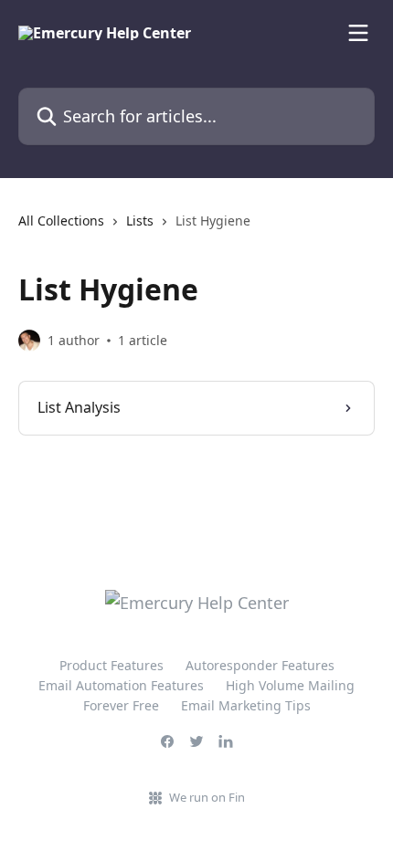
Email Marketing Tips (246, 705)
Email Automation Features (121, 685)
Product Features (111, 665)
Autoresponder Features (260, 665)
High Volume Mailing (290, 685)
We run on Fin (207, 797)
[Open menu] (358, 33)
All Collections (61, 220)
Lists (140, 220)
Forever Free (121, 705)
